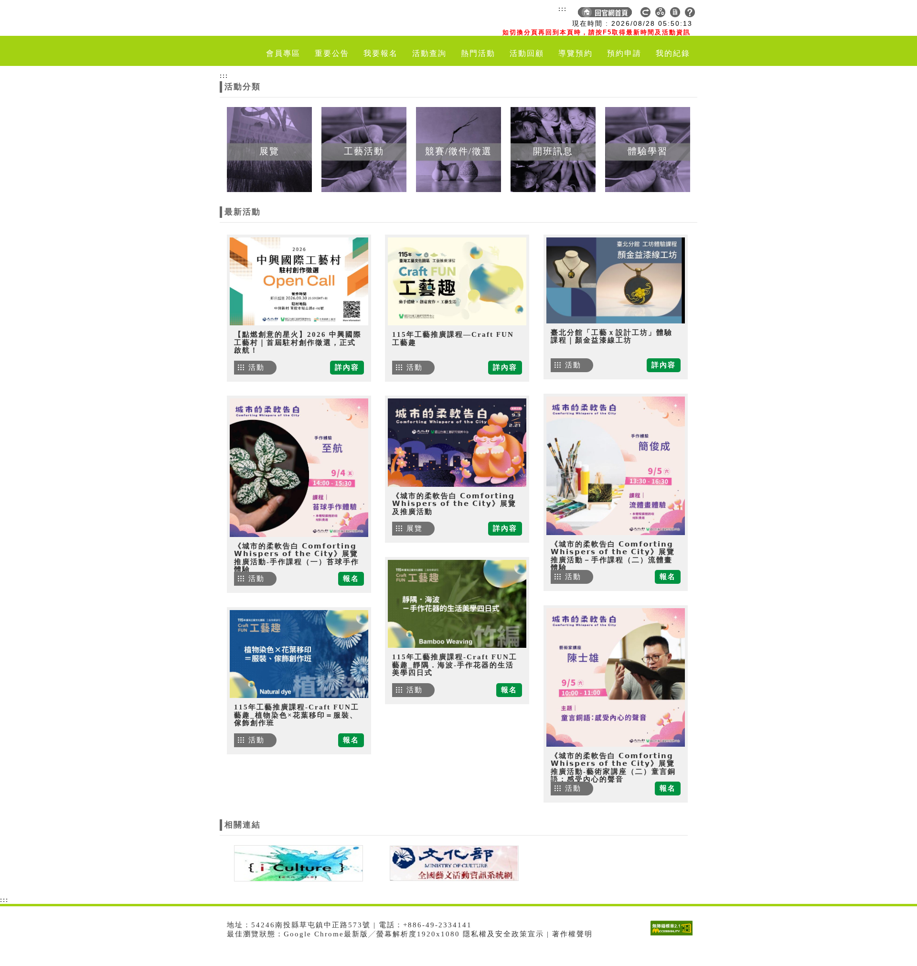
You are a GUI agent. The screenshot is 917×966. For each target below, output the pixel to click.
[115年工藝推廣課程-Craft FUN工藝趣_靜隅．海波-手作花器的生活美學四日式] (457, 604)
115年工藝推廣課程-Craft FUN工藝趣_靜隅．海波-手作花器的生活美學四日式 (454, 664)
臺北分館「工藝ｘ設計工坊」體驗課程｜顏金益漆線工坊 (611, 336)
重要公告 (332, 53)
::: (562, 8)
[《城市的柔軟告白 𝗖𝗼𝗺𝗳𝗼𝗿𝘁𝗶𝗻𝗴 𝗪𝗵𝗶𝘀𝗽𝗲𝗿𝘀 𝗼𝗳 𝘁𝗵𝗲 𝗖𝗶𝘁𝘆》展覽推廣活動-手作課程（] (299, 468)
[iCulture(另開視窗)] (297, 862)
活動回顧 (527, 53)
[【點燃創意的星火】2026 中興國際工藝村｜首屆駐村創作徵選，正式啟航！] (299, 281)
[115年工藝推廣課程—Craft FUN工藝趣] (457, 281)
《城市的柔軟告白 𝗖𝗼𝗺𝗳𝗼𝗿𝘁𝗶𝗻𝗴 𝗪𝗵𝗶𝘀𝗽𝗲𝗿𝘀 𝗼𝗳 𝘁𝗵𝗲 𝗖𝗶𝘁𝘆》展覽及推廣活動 (454, 503)
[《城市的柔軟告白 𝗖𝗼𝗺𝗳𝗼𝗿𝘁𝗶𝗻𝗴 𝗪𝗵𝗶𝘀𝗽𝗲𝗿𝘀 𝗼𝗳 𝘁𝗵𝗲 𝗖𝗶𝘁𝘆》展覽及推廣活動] (457, 443)
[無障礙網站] (673, 935)
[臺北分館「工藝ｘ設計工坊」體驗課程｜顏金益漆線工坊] (616, 280)
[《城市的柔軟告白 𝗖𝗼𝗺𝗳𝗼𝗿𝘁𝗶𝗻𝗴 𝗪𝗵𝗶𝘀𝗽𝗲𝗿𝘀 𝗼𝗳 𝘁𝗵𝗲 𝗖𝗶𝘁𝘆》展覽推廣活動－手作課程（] (616, 466)
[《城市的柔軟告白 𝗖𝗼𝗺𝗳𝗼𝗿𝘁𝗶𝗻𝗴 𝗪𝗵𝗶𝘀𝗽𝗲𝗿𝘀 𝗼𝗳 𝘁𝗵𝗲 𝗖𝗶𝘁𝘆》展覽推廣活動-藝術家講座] (616, 677)
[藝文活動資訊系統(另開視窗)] (451, 862)
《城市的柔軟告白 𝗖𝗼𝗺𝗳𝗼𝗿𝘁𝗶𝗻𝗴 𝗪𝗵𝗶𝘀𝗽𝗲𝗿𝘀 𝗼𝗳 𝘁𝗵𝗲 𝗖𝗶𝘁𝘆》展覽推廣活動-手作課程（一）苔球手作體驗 (296, 558)
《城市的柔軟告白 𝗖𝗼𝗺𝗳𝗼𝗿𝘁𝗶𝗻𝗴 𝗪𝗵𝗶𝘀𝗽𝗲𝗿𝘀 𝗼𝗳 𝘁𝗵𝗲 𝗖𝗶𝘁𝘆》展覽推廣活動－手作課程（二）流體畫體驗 (613, 556)
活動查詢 (429, 53)
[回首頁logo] (275, 18)
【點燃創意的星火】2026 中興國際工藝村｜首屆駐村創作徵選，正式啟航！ (298, 342)
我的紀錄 (673, 53)
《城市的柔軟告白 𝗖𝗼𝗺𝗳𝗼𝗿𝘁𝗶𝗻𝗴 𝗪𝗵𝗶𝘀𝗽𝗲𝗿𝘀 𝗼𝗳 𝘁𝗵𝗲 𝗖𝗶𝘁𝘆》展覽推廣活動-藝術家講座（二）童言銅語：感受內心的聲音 (613, 768)
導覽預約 (575, 53)
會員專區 (283, 53)
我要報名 (380, 53)
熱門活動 (478, 53)
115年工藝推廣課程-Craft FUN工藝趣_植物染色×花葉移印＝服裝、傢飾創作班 (296, 715)
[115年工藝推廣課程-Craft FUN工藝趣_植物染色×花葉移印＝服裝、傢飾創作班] (299, 654)
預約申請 (624, 53)
